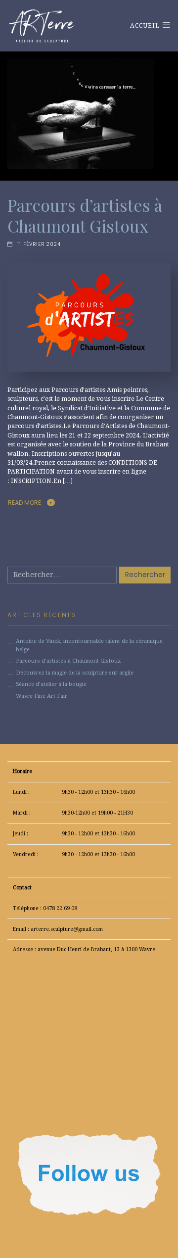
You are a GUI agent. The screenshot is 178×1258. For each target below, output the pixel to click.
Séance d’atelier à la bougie (51, 684)
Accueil (146, 25)
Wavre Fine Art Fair (41, 696)
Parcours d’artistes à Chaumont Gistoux (84, 215)
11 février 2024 (39, 244)
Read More (24, 502)
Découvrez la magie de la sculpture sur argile (75, 673)
